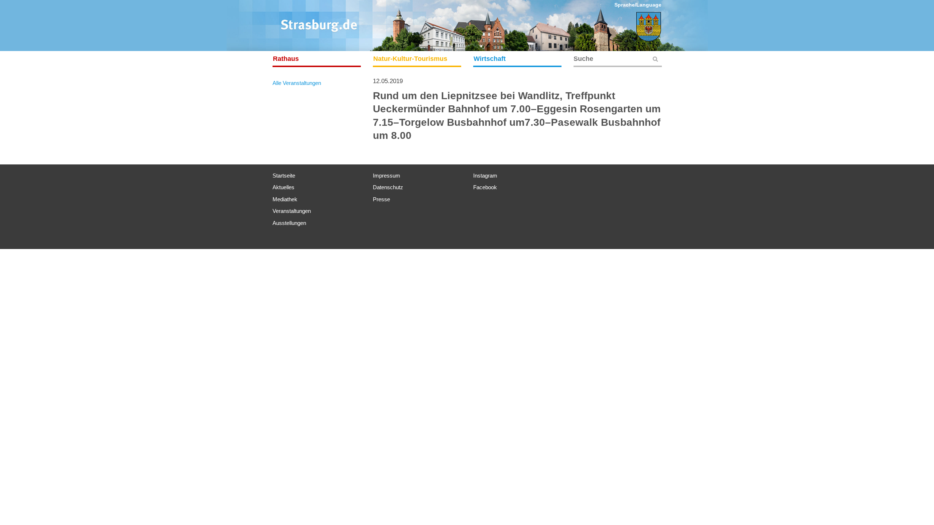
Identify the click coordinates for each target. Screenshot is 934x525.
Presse (381, 199)
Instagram (485, 175)
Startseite (284, 175)
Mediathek (285, 199)
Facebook (485, 187)
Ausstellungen (289, 223)
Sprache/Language (637, 5)
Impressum (386, 175)
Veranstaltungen (292, 211)
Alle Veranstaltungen (297, 83)
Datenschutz (388, 187)
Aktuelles (283, 187)
